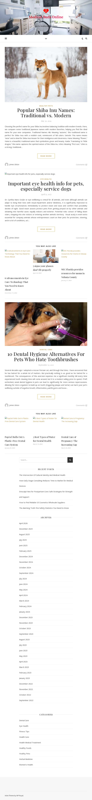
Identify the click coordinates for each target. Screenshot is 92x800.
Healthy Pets (46, 106)
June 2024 (23, 584)
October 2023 (25, 628)
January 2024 (24, 612)
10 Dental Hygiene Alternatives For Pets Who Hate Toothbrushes (46, 356)
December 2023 (26, 617)
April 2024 (23, 595)
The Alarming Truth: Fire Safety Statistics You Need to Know (44, 508)
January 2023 (24, 678)
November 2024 (26, 562)
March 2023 (24, 667)
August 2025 (24, 534)
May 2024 (23, 589)
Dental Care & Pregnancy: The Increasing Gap (69, 441)
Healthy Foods (25, 748)
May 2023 (23, 656)
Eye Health (46, 179)
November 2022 (26, 689)
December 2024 (26, 556)
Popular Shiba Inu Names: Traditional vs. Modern (46, 112)
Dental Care (46, 350)
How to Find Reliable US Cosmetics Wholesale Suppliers (42, 502)
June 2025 (23, 545)
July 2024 (23, 578)
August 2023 (24, 639)
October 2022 (25, 695)
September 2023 (26, 634)
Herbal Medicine (26, 759)
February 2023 (25, 672)
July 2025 (23, 540)
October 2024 (25, 567)
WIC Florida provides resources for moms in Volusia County (73, 273)
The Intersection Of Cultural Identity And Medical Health (42, 475)
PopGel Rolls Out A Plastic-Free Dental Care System (15, 441)
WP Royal (19, 795)
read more (46, 156)
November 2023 (26, 623)
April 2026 (23, 523)
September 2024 (26, 573)
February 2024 (25, 606)
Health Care (24, 737)
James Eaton (14, 164)
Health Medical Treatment (30, 742)
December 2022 (26, 684)
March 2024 (24, 601)
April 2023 (23, 661)
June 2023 (23, 650)
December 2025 (26, 529)
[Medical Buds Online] (46, 15)
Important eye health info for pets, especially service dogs (46, 186)
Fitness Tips (24, 731)
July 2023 (23, 645)
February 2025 (25, 551)
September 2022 (26, 700)
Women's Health (26, 764)
